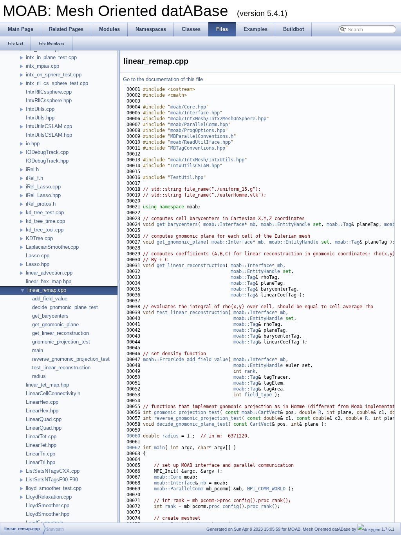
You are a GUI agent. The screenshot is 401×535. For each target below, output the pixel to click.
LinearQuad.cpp (43, 419)
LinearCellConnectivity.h (53, 393)
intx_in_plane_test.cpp (51, 57)
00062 (133, 447)
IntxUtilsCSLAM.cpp (49, 126)
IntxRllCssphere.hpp (49, 100)
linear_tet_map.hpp (47, 385)
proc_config (224, 506)
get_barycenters (50, 316)
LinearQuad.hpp (43, 428)
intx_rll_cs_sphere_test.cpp (57, 83)
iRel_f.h (34, 178)
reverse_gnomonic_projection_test (71, 359)
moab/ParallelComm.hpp (199, 124)
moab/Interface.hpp (195, 113)
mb (252, 224)
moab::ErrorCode (163, 359)
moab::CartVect (261, 412)
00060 (133, 436)
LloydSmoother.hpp (47, 514)
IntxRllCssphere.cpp (49, 92)
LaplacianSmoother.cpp (52, 247)
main (37, 350)
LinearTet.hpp (41, 445)
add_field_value (49, 299)
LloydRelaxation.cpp (49, 497)
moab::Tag (339, 224)
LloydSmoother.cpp (47, 505)
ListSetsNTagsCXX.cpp (52, 471)
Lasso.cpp (37, 255)
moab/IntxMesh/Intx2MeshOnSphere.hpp (218, 118)
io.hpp (33, 143)
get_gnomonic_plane (55, 324)
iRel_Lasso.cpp (43, 187)
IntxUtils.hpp (40, 118)
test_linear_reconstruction (61, 368)
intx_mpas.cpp (42, 66)
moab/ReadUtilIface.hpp (200, 142)
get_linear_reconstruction (60, 333)
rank (249, 371)
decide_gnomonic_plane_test (65, 307)
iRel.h (32, 169)
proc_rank (259, 506)
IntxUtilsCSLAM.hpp (49, 135)
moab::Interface (223, 224)
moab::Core (167, 477)
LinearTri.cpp (40, 454)
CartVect (261, 424)
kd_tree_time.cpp (45, 221)
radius (39, 376)
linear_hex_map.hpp (48, 281)
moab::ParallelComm (178, 489)
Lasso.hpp (37, 264)
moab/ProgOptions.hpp (197, 130)
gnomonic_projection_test (61, 342)
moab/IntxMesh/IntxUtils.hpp (207, 160)
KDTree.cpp (39, 238)
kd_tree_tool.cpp (44, 230)
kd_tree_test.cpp (45, 212)
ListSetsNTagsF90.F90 (52, 480)
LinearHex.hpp (42, 411)
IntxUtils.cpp (40, 109)
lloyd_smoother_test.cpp (53, 488)
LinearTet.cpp (41, 436)
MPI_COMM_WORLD (266, 489)
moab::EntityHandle (285, 224)
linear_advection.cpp (49, 273)
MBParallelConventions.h (201, 136)
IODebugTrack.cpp (47, 152)
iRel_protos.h (41, 204)
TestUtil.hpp (186, 177)
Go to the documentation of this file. (163, 79)
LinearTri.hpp (40, 462)
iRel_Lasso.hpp (43, 195)
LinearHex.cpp (42, 402)
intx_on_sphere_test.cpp (53, 75)
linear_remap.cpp (46, 290)
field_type (258, 395)
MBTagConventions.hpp (197, 148)
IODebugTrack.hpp (47, 161)
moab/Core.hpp (188, 107)
